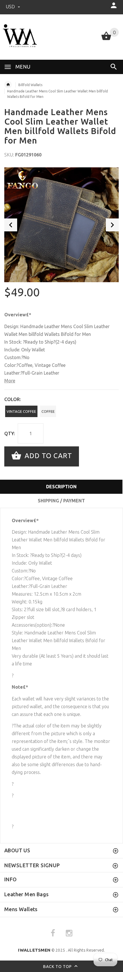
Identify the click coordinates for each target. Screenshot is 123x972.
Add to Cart (47, 456)
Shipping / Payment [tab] (61, 500)
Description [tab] (61, 486)
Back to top (58, 966)
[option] (61, 224)
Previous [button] (10, 224)
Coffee (48, 411)
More (9, 380)
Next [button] (112, 224)
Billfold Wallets (30, 85)
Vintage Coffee (21, 411)
